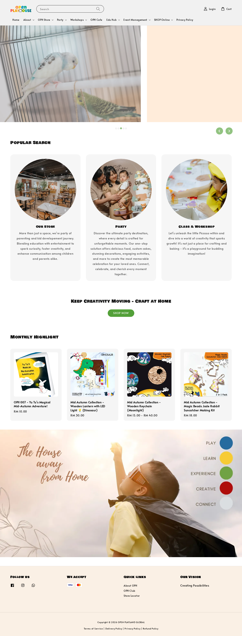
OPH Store (44, 19)
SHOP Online (162, 19)
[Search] (98, 8)
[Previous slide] (219, 131)
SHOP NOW (121, 313)
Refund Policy (150, 628)
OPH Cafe (96, 19)
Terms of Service (93, 628)
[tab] (116, 128)
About (27, 19)
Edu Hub (111, 19)
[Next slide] (229, 131)
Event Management (135, 19)
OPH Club (129, 590)
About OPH (130, 585)
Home (15, 19)
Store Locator (132, 595)
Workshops (77, 19)
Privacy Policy (184, 19)
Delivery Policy (113, 628)
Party (60, 19)
